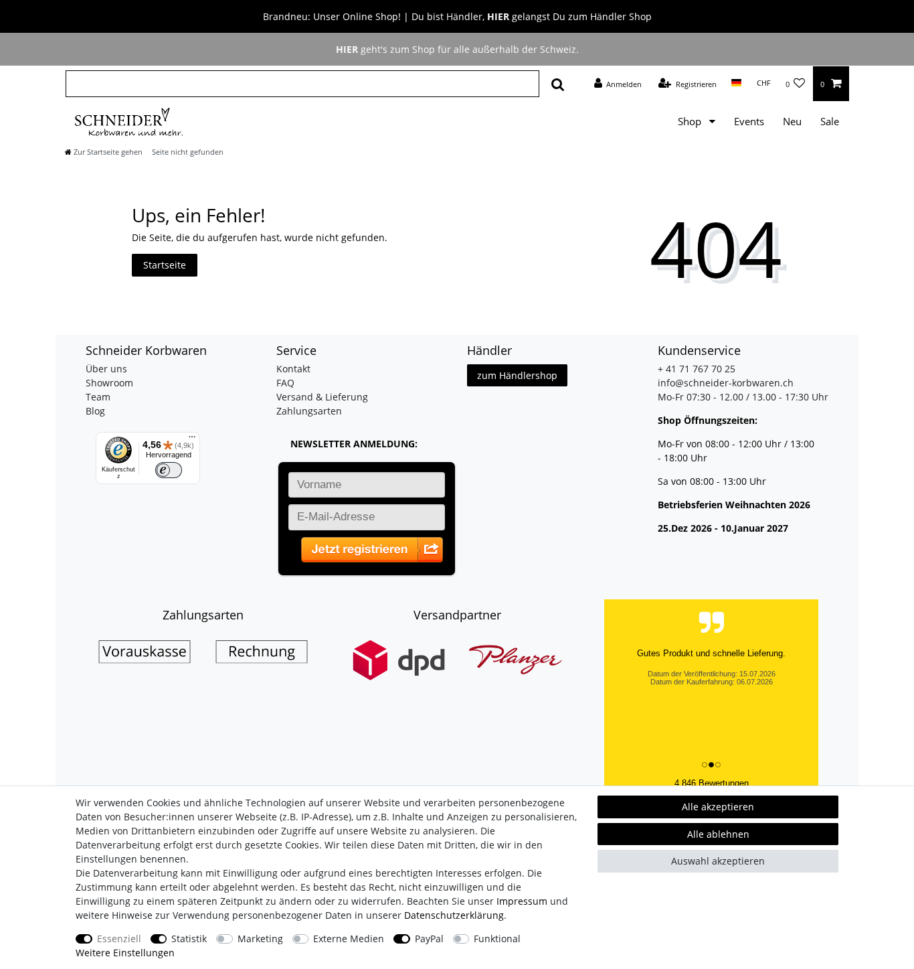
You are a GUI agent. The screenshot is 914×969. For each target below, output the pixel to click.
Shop (691, 122)
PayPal (429, 938)
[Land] (736, 83)
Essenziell (119, 938)
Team (98, 396)
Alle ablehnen (718, 834)
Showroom (109, 382)
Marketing (260, 938)
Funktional (497, 938)
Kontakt (293, 368)
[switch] (168, 470)
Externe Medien (348, 938)
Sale (829, 122)
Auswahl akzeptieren (718, 860)
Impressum (521, 901)
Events (749, 122)
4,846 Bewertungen (711, 783)
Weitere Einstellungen (125, 952)
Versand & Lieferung (322, 396)
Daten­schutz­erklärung (454, 915)
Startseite (164, 264)
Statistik (189, 938)
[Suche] (557, 83)
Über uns (106, 368)
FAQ (285, 382)
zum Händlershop (517, 375)
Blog (95, 410)
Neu (792, 122)
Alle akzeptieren (718, 806)
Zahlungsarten (309, 410)
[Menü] (192, 440)
